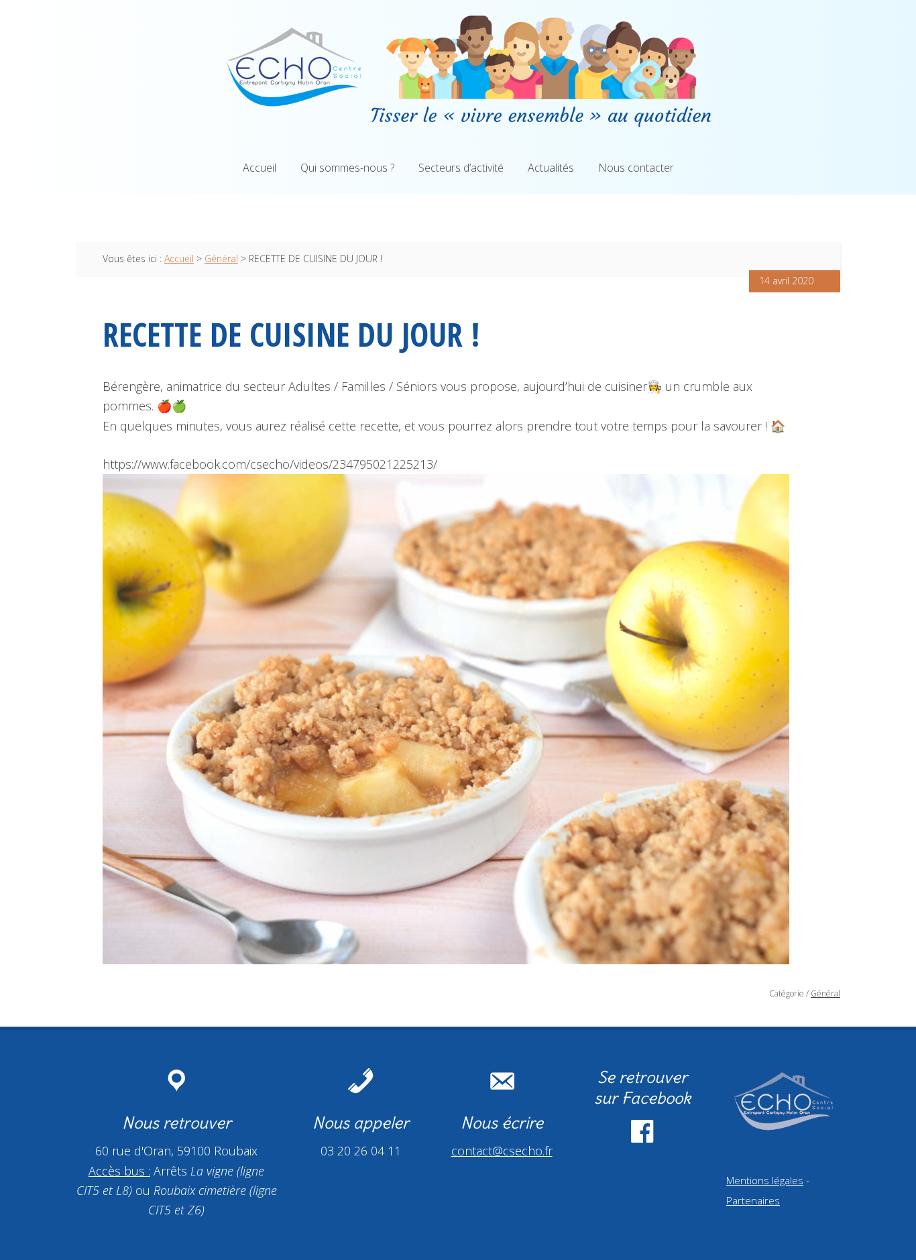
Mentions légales (764, 1180)
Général (825, 993)
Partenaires (753, 1200)
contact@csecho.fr (502, 1151)
